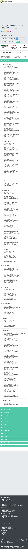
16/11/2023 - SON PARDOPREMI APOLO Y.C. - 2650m (11, 155)
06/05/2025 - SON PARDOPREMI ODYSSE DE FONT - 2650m (11, 78)
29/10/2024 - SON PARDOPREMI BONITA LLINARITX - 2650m (11, 279)
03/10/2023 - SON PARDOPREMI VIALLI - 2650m (11, 159)
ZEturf (4, 533)
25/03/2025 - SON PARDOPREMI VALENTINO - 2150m (11, 204)
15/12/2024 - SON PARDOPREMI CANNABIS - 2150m (11, 111)
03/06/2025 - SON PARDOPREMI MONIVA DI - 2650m (11, 344)
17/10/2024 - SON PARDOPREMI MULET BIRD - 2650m (11, 122)
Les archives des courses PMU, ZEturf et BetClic (13, 505)
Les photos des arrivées (8, 511)
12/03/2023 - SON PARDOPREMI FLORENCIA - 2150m (11, 136)
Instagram (10, 526)
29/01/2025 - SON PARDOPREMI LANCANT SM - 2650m (11, 100)
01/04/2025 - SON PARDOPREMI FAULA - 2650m (11, 89)
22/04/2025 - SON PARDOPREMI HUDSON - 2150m (11, 82)
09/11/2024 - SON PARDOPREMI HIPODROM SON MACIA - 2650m (12, 118)
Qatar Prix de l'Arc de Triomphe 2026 (10, 516)
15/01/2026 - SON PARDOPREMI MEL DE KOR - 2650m (11, 197)
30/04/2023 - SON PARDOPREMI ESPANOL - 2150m (11, 133)
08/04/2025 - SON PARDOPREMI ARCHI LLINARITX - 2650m (11, 362)
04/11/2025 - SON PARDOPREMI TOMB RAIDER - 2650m (11, 337)
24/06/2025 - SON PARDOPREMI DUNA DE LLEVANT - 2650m (11, 340)
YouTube (5, 526)
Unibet (4, 534)
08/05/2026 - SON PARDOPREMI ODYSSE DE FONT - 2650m (11, 67)
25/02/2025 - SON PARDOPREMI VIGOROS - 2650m (11, 208)
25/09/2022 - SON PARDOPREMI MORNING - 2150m (11, 174)
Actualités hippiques (7, 523)
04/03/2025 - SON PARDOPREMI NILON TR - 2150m (11, 93)
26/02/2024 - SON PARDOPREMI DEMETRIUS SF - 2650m (11, 148)
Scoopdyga (13, 528)
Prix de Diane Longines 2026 (9, 520)
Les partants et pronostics (8, 500)
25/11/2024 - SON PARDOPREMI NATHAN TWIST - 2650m (11, 115)
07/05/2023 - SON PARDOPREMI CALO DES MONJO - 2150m (11, 163)
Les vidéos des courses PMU (9, 510)
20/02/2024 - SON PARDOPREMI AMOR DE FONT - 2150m (10, 294)
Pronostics (4, 41)
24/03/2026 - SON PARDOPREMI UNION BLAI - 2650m (11, 71)
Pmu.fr (4, 532)
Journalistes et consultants (8, 524)
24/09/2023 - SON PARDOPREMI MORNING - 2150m (11, 185)
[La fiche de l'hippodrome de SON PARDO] (14, 38)
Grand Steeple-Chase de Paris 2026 (10, 515)
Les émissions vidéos (7, 509)
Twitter (9, 527)
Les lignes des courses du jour (9, 504)
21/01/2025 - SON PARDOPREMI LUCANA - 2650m (11, 104)
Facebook (5, 527)
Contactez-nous (24, 543)
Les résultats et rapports (8, 501)
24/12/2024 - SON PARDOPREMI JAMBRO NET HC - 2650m (11, 107)
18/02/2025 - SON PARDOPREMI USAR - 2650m (12, 96)
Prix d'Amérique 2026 (7, 517)
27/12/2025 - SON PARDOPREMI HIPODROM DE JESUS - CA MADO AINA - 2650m (15, 201)
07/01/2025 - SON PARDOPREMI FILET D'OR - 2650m (11, 219)
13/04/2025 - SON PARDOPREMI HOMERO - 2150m (11, 85)
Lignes (17, 41)
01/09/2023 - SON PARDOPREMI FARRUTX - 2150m (10, 260)
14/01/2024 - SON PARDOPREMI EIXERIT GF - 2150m (11, 152)
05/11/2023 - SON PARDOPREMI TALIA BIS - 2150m (11, 129)
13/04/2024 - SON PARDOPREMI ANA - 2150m (11, 125)
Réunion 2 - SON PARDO (6, 38)
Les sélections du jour (7, 503)
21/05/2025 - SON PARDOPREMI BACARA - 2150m (11, 75)
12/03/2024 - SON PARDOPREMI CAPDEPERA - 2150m (11, 241)
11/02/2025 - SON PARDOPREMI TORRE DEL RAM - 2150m (11, 212)
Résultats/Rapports (11, 41)
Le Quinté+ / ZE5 (6, 499)
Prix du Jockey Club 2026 (8, 518)
